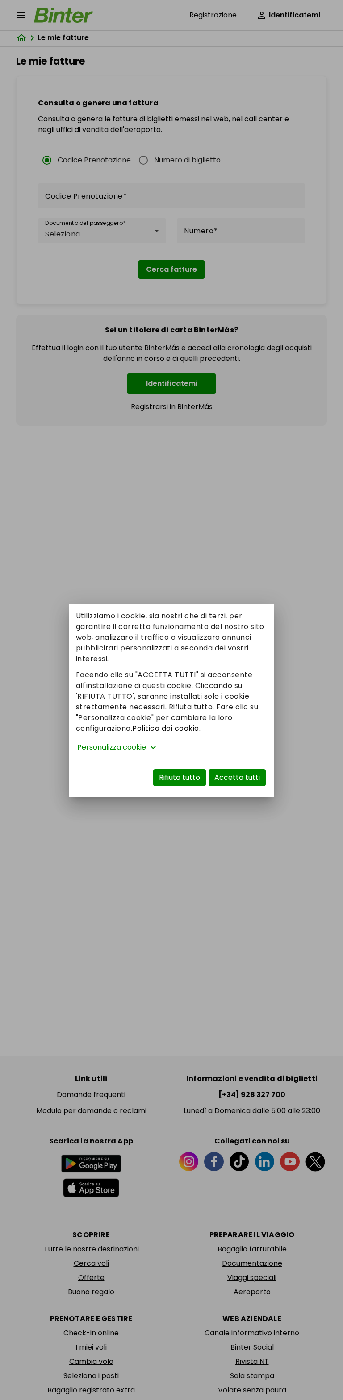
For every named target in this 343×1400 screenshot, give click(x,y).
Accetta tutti (237, 777)
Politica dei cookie (165, 728)
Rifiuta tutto (179, 777)
